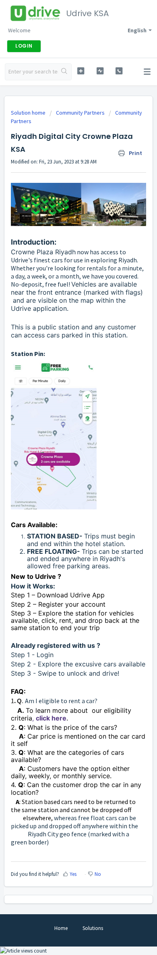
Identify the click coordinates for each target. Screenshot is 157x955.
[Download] (63, 482)
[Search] (64, 72)
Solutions (93, 928)
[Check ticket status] (99, 71)
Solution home (29, 112)
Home (61, 928)
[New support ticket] (80, 71)
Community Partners (80, 112)
